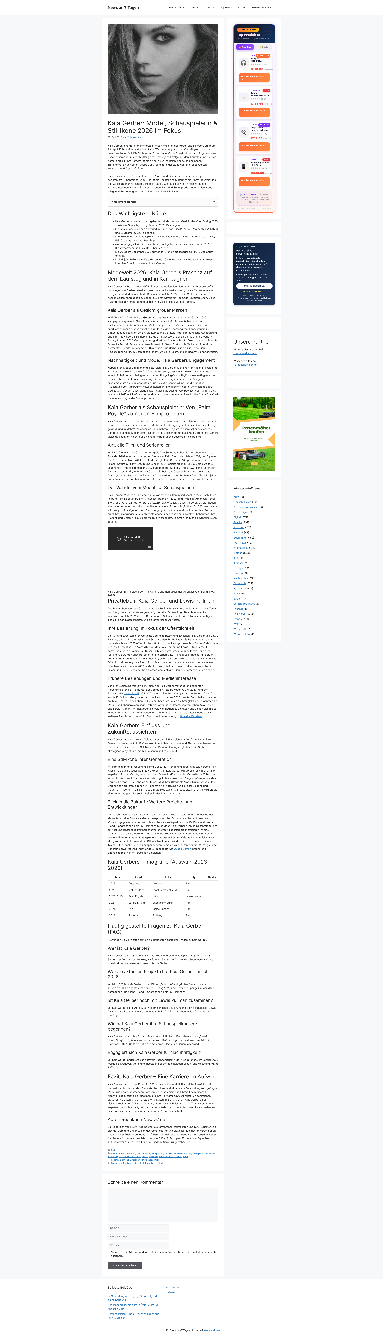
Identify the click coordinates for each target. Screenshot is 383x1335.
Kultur (236, 557)
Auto (236, 496)
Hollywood (157, 1153)
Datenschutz (173, 1292)
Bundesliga (240, 512)
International (240, 547)
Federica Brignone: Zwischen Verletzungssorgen (135, 1160)
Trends (177, 1156)
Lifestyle (197, 1153)
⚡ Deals (263, 47)
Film (138, 1153)
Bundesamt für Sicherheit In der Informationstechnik (137, 1163)
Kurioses (238, 563)
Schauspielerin (166, 1156)
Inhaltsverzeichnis (123, 202)
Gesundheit (240, 537)
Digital (237, 517)
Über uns (210, 7)
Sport (236, 598)
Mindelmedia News (245, 353)
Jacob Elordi (131, 693)
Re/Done (153, 1156)
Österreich (239, 583)
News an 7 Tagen (123, 7)
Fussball (238, 532)
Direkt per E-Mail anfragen (254, 291)
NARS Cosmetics (132, 1156)
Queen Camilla (183, 848)
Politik (114, 1150)
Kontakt (242, 7)
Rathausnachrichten (245, 364)
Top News (239, 613)
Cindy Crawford (127, 1153)
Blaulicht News (242, 502)
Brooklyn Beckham (191, 716)
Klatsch (237, 552)
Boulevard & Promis (245, 507)
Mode (205, 1153)
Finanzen (238, 527)
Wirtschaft (239, 629)
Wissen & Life (173, 7)
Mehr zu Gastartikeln (254, 286)
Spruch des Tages (244, 603)
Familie (237, 522)
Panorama (239, 588)
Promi (145, 1156)
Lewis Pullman (184, 1153)
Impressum (226, 7)
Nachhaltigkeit (115, 1156)
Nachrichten (240, 578)
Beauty (114, 1153)
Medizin (238, 573)
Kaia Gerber (170, 1153)
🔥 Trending (245, 47)
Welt (192, 7)
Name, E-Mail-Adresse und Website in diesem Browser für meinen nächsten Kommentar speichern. (164, 1254)
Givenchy (146, 1153)
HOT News (239, 542)
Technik (238, 608)
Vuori (185, 1156)
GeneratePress (212, 1330)
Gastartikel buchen (262, 7)
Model (212, 1153)
